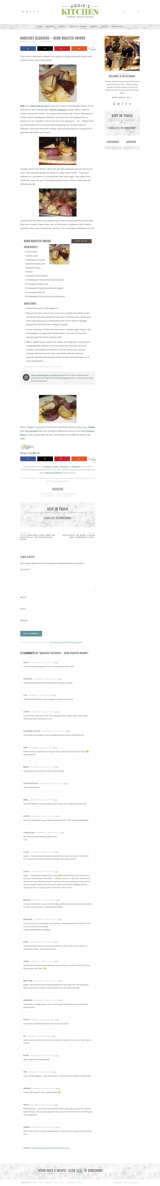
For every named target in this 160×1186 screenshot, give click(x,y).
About (104, 27)
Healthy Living (78, 27)
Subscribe (118, 27)
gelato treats (81, 427)
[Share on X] (45, 48)
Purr (138, 1182)
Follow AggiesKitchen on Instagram (45, 375)
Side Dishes (57, 489)
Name (23, 597)
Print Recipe (81, 241)
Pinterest (76, 466)
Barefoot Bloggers (58, 110)
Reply (56, 662)
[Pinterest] (33, 11)
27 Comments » (46, 41)
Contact (48, 1182)
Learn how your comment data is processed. (65, 642)
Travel (62, 27)
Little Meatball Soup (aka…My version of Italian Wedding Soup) (37, 536)
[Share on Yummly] (79, 48)
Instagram (48, 466)
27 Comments (48, 496)
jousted (39, 427)
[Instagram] (37, 11)
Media (62, 1182)
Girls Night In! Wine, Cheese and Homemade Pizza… (78, 535)
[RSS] (23, 11)
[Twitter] (27, 11)
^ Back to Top (25, 1182)
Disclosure (70, 1182)
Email (23, 609)
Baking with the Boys (39, 106)
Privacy (80, 1182)
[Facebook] (30, 11)
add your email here (53, 473)
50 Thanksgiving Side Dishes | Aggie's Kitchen (51, 1148)
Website (24, 620)
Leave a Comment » (65, 496)
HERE (53, 518)
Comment (25, 569)
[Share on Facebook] (28, 48)
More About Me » (122, 98)
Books (94, 27)
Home (39, 27)
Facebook (64, 466)
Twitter (56, 466)
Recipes (50, 27)
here (22, 438)
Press (56, 1182)
